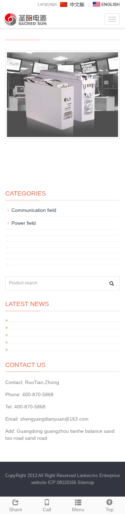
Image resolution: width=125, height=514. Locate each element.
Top (110, 509)
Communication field (33, 210)
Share (15, 509)
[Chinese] (72, 4)
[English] (106, 4)
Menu (78, 509)
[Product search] (111, 283)
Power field (23, 223)
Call (47, 509)
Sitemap (85, 482)
